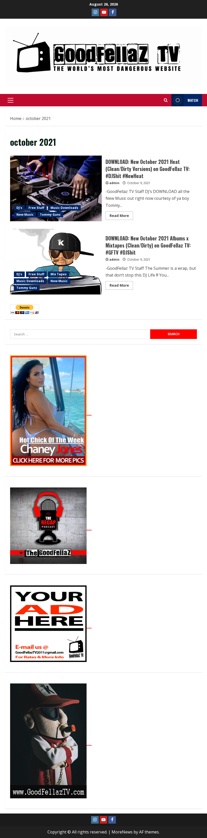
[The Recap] (51, 527)
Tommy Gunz (50, 214)
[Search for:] (80, 334)
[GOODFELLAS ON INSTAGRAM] (95, 12)
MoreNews (122, 832)
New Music (25, 214)
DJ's (19, 208)
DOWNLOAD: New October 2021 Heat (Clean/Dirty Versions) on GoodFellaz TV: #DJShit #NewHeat (56, 188)
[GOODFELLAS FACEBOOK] (112, 12)
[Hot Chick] (51, 412)
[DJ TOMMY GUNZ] (104, 12)
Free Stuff (36, 208)
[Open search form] (166, 100)
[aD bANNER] (51, 625)
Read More (121, 214)
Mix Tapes (58, 274)
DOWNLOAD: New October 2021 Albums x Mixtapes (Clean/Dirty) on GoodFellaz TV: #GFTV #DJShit (56, 261)
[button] (10, 100)
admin (114, 183)
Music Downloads (64, 208)
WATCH (193, 100)
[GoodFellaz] (51, 743)
